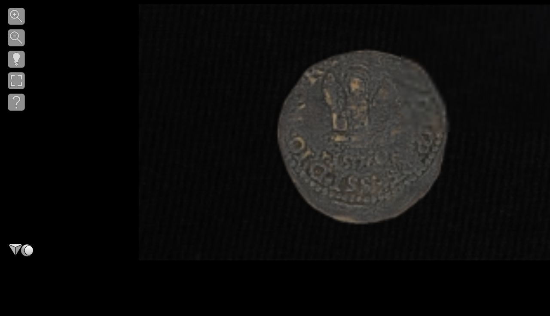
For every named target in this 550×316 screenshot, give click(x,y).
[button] (16, 16)
